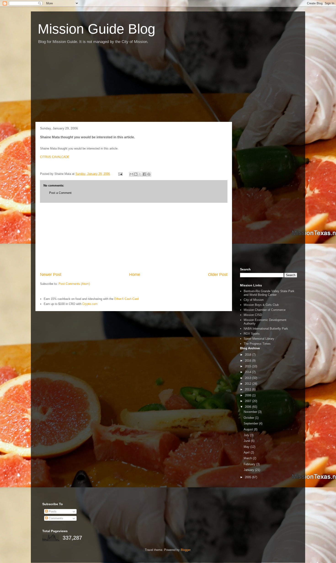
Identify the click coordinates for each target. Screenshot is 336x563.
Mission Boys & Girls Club (261, 305)
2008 (248, 395)
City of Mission (254, 300)
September (251, 423)
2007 (248, 401)
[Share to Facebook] (144, 174)
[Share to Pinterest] (149, 174)
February (250, 464)
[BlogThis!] (135, 174)
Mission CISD (253, 315)
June (247, 441)
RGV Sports (252, 333)
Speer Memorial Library (259, 338)
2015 (248, 366)
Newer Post (50, 274)
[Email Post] (120, 174)
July (247, 435)
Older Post (217, 274)
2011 (248, 389)
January (249, 470)
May (247, 446)
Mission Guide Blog (96, 29)
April (247, 452)
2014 (248, 372)
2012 (248, 383)
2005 (248, 477)
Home (134, 274)
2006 (248, 406)
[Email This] (131, 174)
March (248, 458)
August (249, 429)
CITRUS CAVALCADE (54, 157)
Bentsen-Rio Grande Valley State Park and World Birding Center (269, 292)
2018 (248, 354)
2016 (248, 360)
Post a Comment (60, 193)
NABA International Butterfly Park (266, 328)
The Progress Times (257, 343)
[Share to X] (140, 174)
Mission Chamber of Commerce (264, 310)
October (249, 417)
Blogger (185, 550)
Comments (55, 518)
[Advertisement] (168, 85)
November (251, 412)
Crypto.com (90, 304)
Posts (52, 511)
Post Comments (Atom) (74, 284)
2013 (248, 378)
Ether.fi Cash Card (126, 299)
